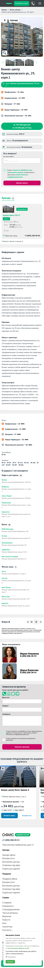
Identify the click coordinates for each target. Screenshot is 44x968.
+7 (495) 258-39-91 (32, 235)
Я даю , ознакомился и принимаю (21, 173)
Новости (6, 920)
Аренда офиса (8, 855)
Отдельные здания (11, 869)
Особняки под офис (11, 865)
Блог (4, 923)
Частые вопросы (10, 913)
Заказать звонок (22, 183)
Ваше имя (5, 697)
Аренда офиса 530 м (11, 215)
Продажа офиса (9, 879)
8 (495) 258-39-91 (28, 656)
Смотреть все (26, 816)
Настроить (12, 957)
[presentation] (4, 37)
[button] (18, 55)
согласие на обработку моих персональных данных (19, 171)
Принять (10, 962)
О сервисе (7, 902)
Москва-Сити (8, 858)
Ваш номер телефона (8, 156)
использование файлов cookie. (18, 948)
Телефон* (5, 706)
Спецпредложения (11, 909)
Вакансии (6, 916)
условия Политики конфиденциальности (17, 176)
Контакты (7, 930)
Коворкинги (7, 906)
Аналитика (7, 926)
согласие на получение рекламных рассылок (20, 739)
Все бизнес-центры (11, 862)
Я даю (20, 739)
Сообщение (6, 714)
